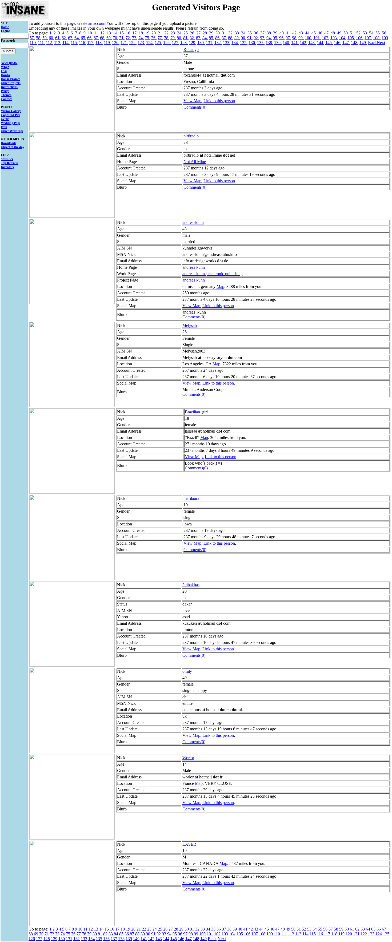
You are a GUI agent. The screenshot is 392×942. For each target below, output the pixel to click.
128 (184, 42)
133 (226, 42)
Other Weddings (12, 131)
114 (66, 42)
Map (220, 286)
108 (377, 37)
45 (314, 33)
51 (352, 33)
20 (154, 33)
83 (198, 37)
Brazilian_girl (196, 412)
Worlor (188, 757)
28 (205, 33)
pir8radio (191, 136)
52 (359, 33)
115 (74, 42)
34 (243, 33)
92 (256, 37)
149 (363, 42)
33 (237, 33)
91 (250, 37)
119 (107, 42)
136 (252, 42)
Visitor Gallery (11, 111)
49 (339, 33)
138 (269, 42)
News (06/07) (9, 63)
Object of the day (12, 147)
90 (243, 37)
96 (282, 37)
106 (359, 37)
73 (134, 37)
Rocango (191, 49)
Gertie (5, 119)
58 (38, 37)
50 (346, 33)
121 (124, 42)
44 (307, 33)
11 (96, 33)
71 (122, 37)
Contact (6, 99)
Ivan (4, 127)
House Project (10, 79)
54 (371, 33)
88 (230, 37)
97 (288, 37)
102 (325, 37)
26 (192, 33)
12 (103, 33)
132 (218, 42)
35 (250, 33)
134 (235, 42)
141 (295, 42)
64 (77, 37)
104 (342, 37)
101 (317, 37)
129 (192, 42)
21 (160, 33)
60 (51, 37)
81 (186, 37)
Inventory (7, 167)
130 (201, 42)
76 (154, 37)
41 (288, 33)
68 (102, 37)
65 (83, 37)
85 (211, 37)
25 (186, 33)
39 (275, 33)
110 (33, 42)
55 (378, 33)
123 (141, 42)
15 (122, 33)
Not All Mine (194, 161)
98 (294, 37)
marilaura (191, 498)
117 (90, 42)
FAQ (4, 71)
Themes (6, 95)
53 (365, 33)
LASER (189, 844)
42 (295, 33)
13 (109, 33)
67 (96, 37)
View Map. (192, 100)
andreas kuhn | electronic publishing (212, 273)
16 (128, 33)
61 (58, 37)
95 (275, 37)
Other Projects (11, 83)
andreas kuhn (193, 267)
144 (320, 42)
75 (147, 37)
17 (135, 33)
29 (211, 33)
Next (381, 42)
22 (167, 33)
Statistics (7, 159)
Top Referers (9, 163)
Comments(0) (194, 107)
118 (99, 42)
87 (224, 37)
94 (269, 37)
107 (368, 37)
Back (372, 42)
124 (150, 42)
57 (32, 37)
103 (334, 37)
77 (160, 37)
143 (312, 42)
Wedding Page (10, 123)
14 (115, 33)
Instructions (9, 87)
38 (269, 33)
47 (327, 33)
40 (282, 33)
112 (49, 42)
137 (261, 42)
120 (115, 42)
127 (175, 42)
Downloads (8, 143)
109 (385, 37)
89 (237, 37)
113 (57, 42)
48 (333, 33)
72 (128, 37)
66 (90, 37)
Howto (5, 75)
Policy (5, 91)
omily (187, 671)
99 (301, 37)
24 (179, 33)
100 (308, 37)
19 (147, 33)
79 (173, 37)
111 (41, 42)
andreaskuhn (193, 222)
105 (351, 37)
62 (64, 37)
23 (173, 33)
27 (199, 33)
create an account (91, 23)
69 (109, 37)
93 (262, 37)
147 (346, 42)
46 (320, 33)
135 (243, 42)
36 (256, 33)
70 (115, 37)
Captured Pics (10, 115)
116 (82, 42)
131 (209, 42)
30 (218, 33)
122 (133, 42)
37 (263, 33)
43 (301, 33)
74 (141, 37)
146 (337, 42)
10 (90, 33)
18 (141, 33)
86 (218, 37)
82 (192, 37)
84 (205, 37)
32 (231, 33)
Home (5, 27)
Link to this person (219, 100)
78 (166, 37)
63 (70, 37)
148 (354, 42)
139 (278, 42)
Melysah (189, 325)
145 (329, 42)
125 (158, 42)
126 (167, 42)
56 (384, 33)
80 (179, 37)
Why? (5, 67)
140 (286, 42)
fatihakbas (190, 585)
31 (224, 33)
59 (45, 37)
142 (303, 42)
